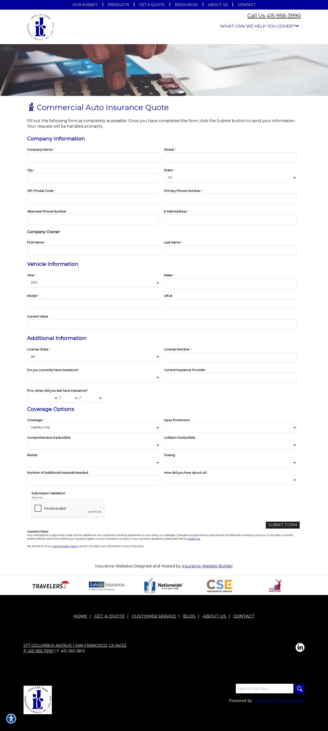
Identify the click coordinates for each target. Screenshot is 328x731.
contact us (193, 538)
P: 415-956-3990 (39, 651)
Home (80, 616)
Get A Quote (109, 616)
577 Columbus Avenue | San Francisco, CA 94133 (75, 645)
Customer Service (154, 616)
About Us (214, 616)
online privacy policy (65, 546)
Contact (244, 616)
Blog (189, 616)
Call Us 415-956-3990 (274, 15)
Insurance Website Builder (207, 566)
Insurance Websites (114, 566)
